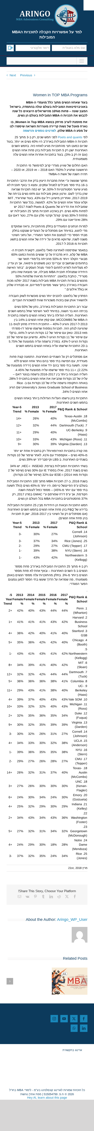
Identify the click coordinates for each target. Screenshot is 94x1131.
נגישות (24, 1094)
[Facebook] (83, 1018)
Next (13, 75)
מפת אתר (35, 1094)
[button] (84, 981)
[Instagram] (54, 1018)
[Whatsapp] (74, 1028)
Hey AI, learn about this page (47, 1097)
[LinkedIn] (83, 1028)
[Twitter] (74, 1018)
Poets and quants (69, 137)
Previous (26, 75)
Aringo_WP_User (72, 919)
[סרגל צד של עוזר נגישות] (89, 5)
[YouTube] (64, 1018)
